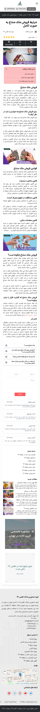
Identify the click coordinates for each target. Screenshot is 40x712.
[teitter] (31, 693)
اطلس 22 (35, 15)
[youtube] (25, 693)
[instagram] (20, 693)
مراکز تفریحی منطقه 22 (28, 470)
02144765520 (31, 628)
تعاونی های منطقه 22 (29, 464)
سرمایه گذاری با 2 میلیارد (10, 702)
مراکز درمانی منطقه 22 (29, 467)
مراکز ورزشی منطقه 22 (29, 474)
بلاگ (29, 15)
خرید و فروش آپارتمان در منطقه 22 (28, 702)
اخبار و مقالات (22, 15)
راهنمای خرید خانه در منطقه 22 (26, 455)
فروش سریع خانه (31, 315)
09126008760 (31, 626)
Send (20, 394)
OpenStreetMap (25, 683)
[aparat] (9, 693)
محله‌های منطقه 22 (29, 458)
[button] (20, 674)
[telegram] (15, 693)
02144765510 (31, 624)
